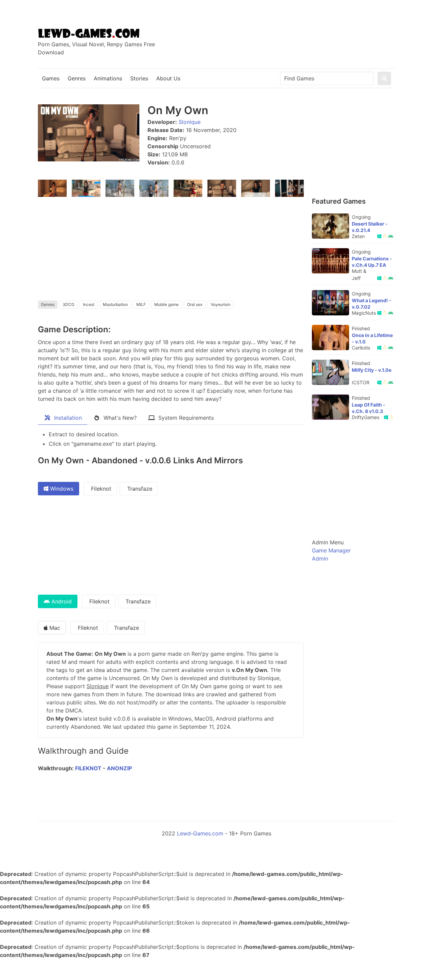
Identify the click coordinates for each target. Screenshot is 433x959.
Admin (320, 558)
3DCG (68, 304)
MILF (141, 304)
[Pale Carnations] (330, 261)
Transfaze (139, 488)
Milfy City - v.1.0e (371, 370)
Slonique (190, 122)
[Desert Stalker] (330, 226)
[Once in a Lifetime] (330, 337)
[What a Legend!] (330, 302)
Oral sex (194, 304)
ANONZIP (119, 768)
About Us (168, 78)
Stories (139, 78)
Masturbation (115, 304)
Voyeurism (220, 304)
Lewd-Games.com (200, 833)
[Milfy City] (330, 372)
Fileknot (100, 488)
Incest (88, 304)
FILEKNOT (88, 768)
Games (51, 78)
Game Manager (331, 550)
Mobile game (166, 304)
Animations (108, 78)
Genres (77, 78)
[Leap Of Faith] (330, 407)
